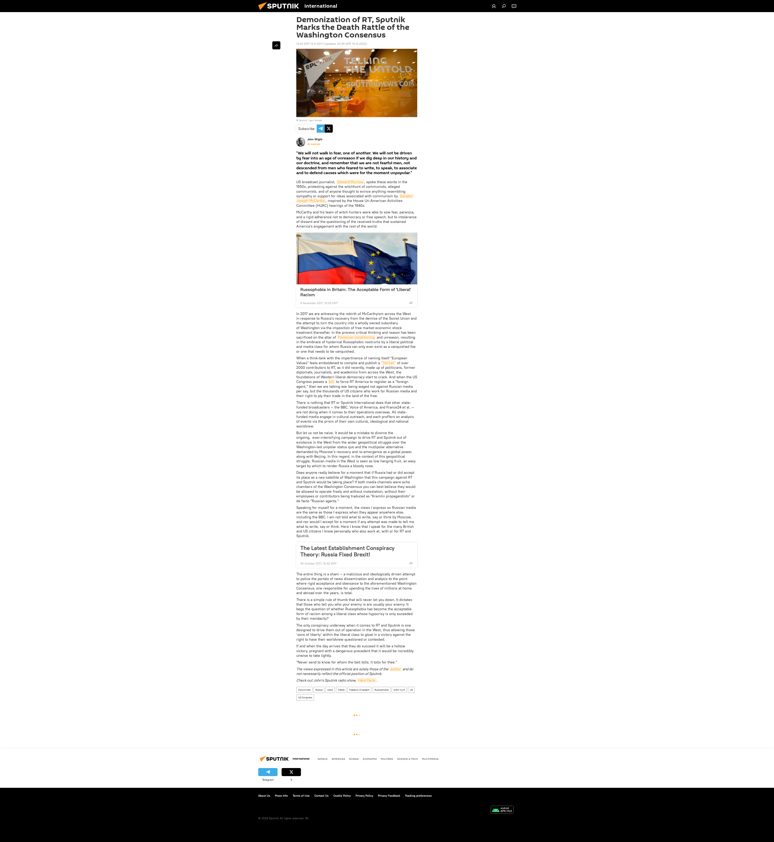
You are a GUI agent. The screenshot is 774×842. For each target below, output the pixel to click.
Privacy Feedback (389, 795)
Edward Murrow (350, 182)
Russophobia (382, 689)
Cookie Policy (342, 795)
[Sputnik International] (280, 11)
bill (331, 381)
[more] (411, 303)
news (330, 689)
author (395, 669)
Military (387, 759)
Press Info (281, 795)
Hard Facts (366, 680)
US (411, 689)
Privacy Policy (364, 795)
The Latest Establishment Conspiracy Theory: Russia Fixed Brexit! (347, 551)
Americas (338, 759)
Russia (318, 689)
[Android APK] (502, 810)
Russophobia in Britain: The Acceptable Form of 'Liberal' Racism (355, 292)
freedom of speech (359, 689)
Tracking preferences (418, 795)
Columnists (304, 689)
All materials (313, 144)
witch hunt (399, 689)
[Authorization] (494, 6)
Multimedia (430, 759)
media (341, 689)
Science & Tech (407, 759)
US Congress (305, 697)
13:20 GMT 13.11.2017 (309, 44)
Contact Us (321, 795)
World (323, 759)
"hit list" (388, 363)
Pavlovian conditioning (356, 337)
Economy (370, 759)
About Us (264, 795)
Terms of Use (301, 795)
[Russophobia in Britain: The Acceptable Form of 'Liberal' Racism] (356, 258)
